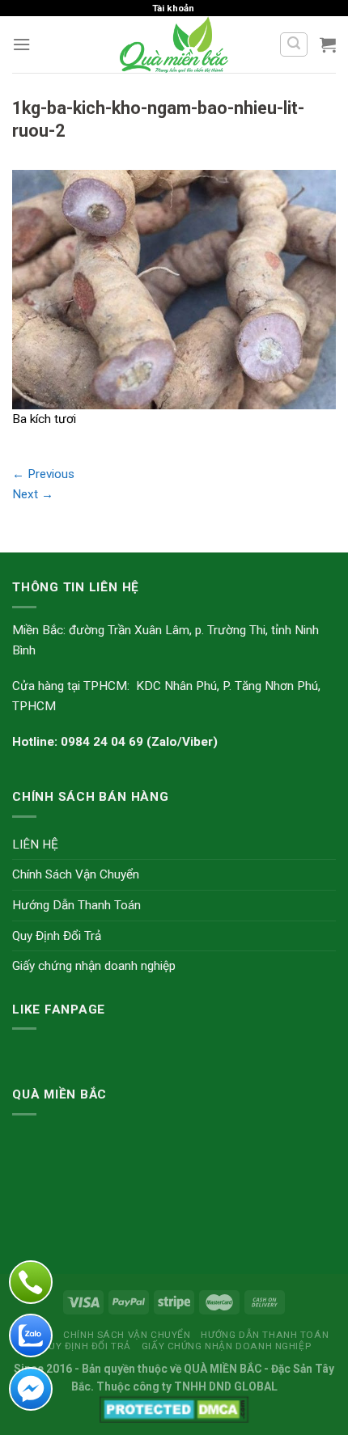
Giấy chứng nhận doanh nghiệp (94, 966)
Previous (43, 474)
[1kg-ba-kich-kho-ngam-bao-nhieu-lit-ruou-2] (174, 288)
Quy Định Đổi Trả (56, 936)
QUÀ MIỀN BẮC (222, 1368)
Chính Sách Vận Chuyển (75, 874)
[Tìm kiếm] (293, 44)
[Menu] (21, 44)
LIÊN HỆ (35, 844)
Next (32, 494)
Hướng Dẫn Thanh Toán (76, 905)
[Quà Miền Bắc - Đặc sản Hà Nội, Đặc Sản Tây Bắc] (174, 44)
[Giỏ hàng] (328, 44)
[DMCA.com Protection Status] (174, 1408)
